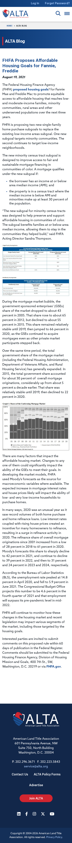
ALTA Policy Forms (47, 774)
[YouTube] (52, 814)
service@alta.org (36, 766)
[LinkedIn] (19, 814)
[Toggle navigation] (67, 13)
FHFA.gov (53, 666)
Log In (35, 3)
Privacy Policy (54, 837)
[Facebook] (27, 814)
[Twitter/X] (43, 814)
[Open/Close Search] (58, 13)
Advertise (36, 785)
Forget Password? (57, 3)
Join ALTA (36, 798)
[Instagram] (35, 814)
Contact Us (20, 774)
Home (9, 25)
